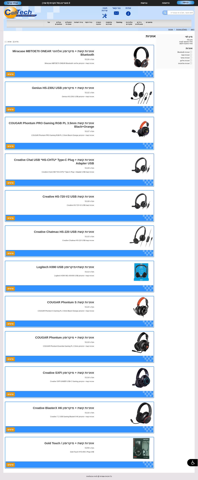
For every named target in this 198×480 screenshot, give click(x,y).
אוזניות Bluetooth (184, 52)
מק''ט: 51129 (89, 168)
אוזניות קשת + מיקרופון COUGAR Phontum (64, 337)
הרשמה (166, 3)
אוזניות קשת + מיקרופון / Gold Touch (69, 443)
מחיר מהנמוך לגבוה (185, 42)
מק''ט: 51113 (89, 272)
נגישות (144, 3)
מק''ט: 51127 (89, 131)
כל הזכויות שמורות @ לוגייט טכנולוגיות (99, 476)
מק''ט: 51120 (89, 307)
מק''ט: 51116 (89, 413)
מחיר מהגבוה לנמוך (185, 44)
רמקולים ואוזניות (181, 29)
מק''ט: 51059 (89, 448)
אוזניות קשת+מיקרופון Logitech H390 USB (65, 267)
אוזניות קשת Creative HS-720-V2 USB (68, 196)
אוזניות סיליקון (185, 61)
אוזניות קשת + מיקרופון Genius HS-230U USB (63, 88)
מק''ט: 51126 (89, 59)
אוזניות (170, 29)
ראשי (192, 29)
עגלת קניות (12, 3)
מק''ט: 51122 (89, 93)
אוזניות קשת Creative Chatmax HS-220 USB (64, 231)
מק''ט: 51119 (89, 342)
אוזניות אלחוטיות (184, 63)
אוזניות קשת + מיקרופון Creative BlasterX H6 (63, 408)
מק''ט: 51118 (89, 377)
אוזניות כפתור (185, 58)
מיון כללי (189, 40)
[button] (192, 463)
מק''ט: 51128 (89, 201)
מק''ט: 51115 (89, 237)
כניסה (185, 2)
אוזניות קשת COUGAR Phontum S (70, 302)
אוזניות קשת (185, 55)
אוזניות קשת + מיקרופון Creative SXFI (68, 372)
